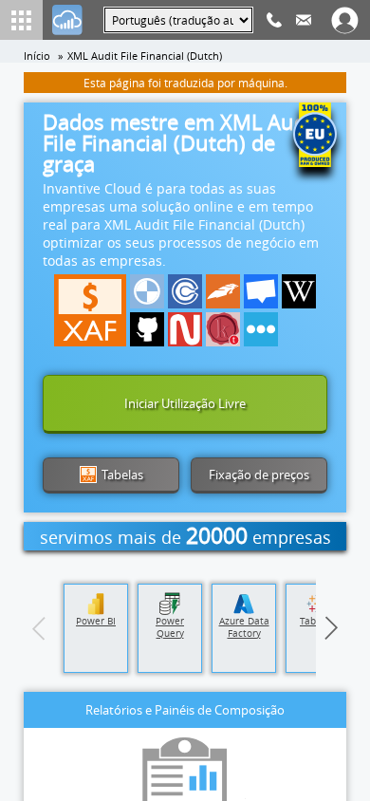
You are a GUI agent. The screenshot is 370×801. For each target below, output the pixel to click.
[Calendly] (185, 291)
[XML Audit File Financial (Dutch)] (90, 310)
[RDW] (223, 291)
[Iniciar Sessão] (67, 20)
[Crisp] (261, 291)
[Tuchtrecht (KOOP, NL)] (223, 329)
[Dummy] (147, 291)
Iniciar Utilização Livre (185, 403)
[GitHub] (147, 329)
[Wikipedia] (299, 291)
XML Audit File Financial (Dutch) (144, 56)
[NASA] (185, 329)
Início (37, 56)
